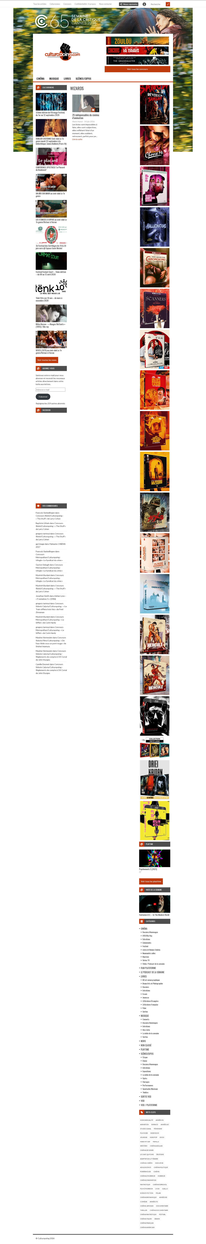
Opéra (145, 1078)
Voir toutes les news (46, 360)
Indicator (159, 1163)
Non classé (146, 1045)
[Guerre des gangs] (154, 490)
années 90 (159, 1120)
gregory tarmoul (43, 533)
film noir (144, 1133)
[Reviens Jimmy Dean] (154, 205)
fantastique (145, 1184)
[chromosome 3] (154, 286)
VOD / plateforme (149, 1105)
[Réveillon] (154, 123)
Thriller (143, 1210)
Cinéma (40, 78)
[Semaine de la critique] (103, 20)
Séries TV (146, 960)
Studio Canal (145, 1129)
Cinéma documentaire (159, 1210)
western (143, 1146)
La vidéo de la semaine (151, 1033)
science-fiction (146, 1193)
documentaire (162, 1206)
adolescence (145, 1167)
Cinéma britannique (148, 1197)
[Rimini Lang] (154, 758)
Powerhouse (145, 1171)
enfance (154, 1124)
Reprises (146, 956)
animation (144, 1124)
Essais (145, 993)
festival (162, 1214)
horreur (161, 1176)
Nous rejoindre (130, 4)
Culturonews (55, 4)
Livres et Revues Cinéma (151, 949)
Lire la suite (77, 139)
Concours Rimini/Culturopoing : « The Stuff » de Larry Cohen (51, 526)
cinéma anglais (156, 1146)
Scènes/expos (83, 78)
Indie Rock (154, 1133)
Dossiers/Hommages (150, 932)
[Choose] (154, 164)
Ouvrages (146, 1081)
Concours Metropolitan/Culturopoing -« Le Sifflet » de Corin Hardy (50, 620)
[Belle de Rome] (154, 368)
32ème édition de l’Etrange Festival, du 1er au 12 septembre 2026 (50, 114)
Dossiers (146, 986)
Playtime (145, 1049)
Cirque (145, 1057)
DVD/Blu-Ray (147, 935)
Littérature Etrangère (150, 1000)
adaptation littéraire (149, 1159)
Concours (67, 4)
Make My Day (145, 1142)
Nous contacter (105, 4)
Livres (67, 78)
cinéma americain (147, 1227)
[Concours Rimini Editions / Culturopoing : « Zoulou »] (137, 41)
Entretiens (146, 939)
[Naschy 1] (154, 409)
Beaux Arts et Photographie (153, 983)
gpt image (40, 544)
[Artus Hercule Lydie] (154, 653)
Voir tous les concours (137, 69)
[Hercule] (154, 694)
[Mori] (154, 735)
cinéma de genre (147, 1150)
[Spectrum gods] (154, 612)
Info (144, 4)
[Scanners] (154, 327)
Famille (156, 1142)
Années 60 (164, 1124)
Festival (145, 946)
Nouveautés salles (149, 953)
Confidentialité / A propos (85, 4)
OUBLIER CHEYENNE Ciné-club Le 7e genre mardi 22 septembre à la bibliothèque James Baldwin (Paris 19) (51, 141)
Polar (144, 1007)
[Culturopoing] (62, 64)
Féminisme (158, 1129)
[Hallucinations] (154, 246)
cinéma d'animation (148, 1180)
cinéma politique (161, 1167)
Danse (145, 1060)
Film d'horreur (146, 1189)
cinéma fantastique (148, 1214)
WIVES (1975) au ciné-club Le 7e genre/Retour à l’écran (49, 351)
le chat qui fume (147, 1154)
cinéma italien (146, 1219)
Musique (54, 78)
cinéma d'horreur (147, 1176)
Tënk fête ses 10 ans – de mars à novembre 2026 (49, 299)
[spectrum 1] (154, 839)
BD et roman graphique (151, 979)
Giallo (165, 1189)
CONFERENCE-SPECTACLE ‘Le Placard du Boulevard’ (50, 168)
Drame (157, 1219)
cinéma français (147, 1223)
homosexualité (146, 1120)
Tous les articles (39, 4)
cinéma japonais (146, 1206)
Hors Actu (146, 1029)
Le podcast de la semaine (152, 972)
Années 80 (163, 1197)
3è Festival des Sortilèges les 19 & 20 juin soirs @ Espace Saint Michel (51, 247)
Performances (148, 1085)
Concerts (146, 1019)
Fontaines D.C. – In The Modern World (154, 914)
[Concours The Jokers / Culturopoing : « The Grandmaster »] (137, 60)
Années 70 (154, 1202)
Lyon (157, 1189)
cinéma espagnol (160, 1184)
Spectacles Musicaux (150, 1088)
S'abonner (43, 396)
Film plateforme (148, 968)
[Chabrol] (154, 572)
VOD (142, 1100)
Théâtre (145, 1092)
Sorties (145, 1011)
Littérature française (150, 1004)
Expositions (147, 1071)
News (143, 1041)
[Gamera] (154, 531)
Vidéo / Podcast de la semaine (154, 963)
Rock (162, 1137)
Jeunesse (146, 997)
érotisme (160, 1154)
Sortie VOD (146, 1096)
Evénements (147, 942)
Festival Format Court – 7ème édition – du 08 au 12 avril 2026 (51, 273)
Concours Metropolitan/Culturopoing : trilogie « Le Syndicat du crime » (49, 557)
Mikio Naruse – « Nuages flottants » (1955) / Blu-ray (50, 325)
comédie (143, 1202)
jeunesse (143, 1137)
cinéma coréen (146, 1163)
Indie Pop (153, 1137)
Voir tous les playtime (151, 881)
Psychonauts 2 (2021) (148, 869)
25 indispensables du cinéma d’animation (85, 116)
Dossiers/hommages (150, 1022)
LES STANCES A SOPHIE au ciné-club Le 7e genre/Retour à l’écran (51, 221)
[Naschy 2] (154, 449)
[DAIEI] (154, 799)
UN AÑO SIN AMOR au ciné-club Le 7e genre (50, 194)
